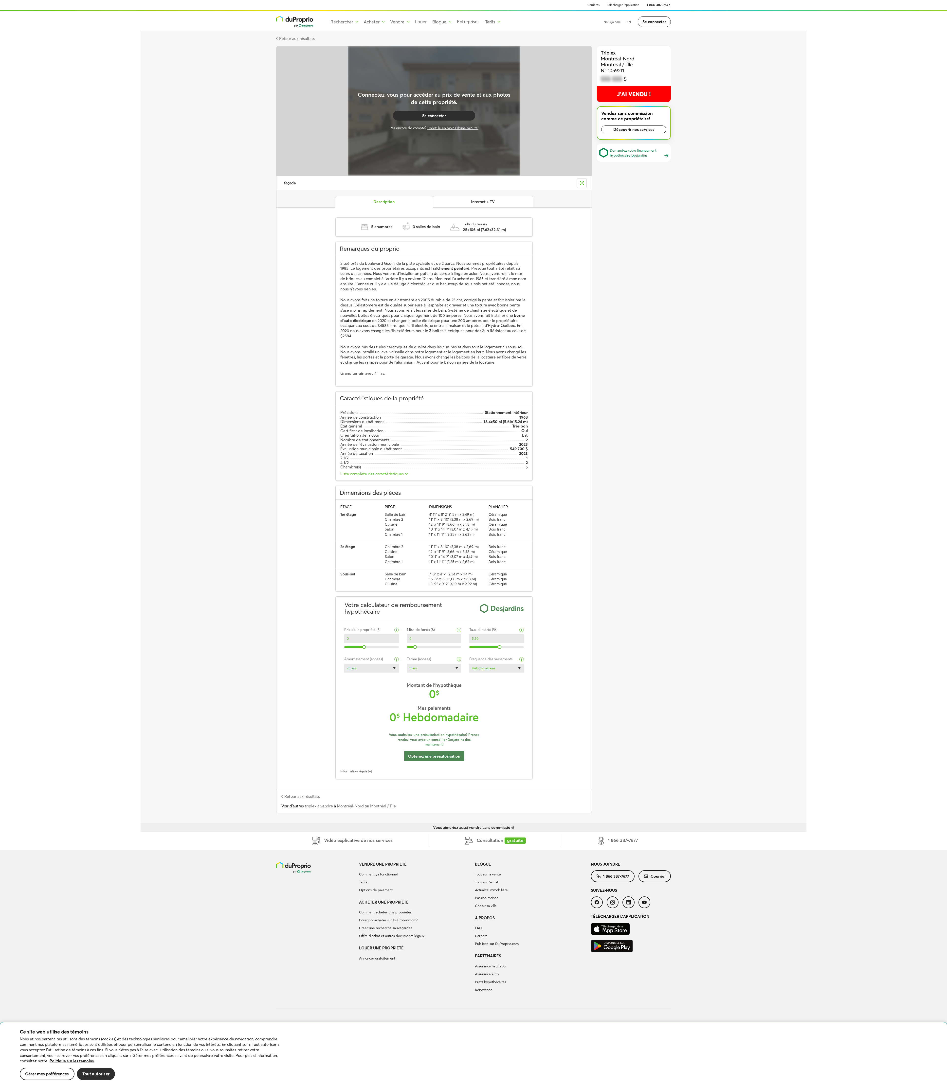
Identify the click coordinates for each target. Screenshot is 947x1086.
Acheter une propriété (384, 902)
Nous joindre (612, 22)
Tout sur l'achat (486, 882)
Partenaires (488, 956)
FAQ (478, 928)
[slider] (364, 647)
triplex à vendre (319, 805)
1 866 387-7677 (658, 5)
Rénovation (483, 990)
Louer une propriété (381, 947)
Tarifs (363, 882)
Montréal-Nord (350, 805)
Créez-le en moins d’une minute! (452, 128)
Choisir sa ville (486, 906)
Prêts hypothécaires (490, 982)
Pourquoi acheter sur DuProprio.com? (388, 920)
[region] (473, 1054)
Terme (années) (419, 659)
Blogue (483, 864)
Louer (421, 21)
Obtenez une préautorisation (434, 756)
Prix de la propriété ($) (362, 630)
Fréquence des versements (490, 659)
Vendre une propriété (383, 864)
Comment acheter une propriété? (385, 912)
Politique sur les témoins (72, 1060)
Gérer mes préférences (47, 1073)
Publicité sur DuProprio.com (497, 944)
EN (629, 22)
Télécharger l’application (623, 5)
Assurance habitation (491, 966)
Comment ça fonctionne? (378, 874)
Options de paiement (376, 890)
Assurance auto (487, 974)
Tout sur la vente (488, 874)
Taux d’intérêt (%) (483, 630)
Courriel (658, 876)
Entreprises (468, 21)
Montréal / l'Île (383, 805)
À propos (485, 917)
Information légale (353, 771)
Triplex (608, 53)
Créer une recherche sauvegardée (386, 928)
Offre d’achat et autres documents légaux (391, 936)
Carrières (593, 5)
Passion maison (486, 898)
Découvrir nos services (633, 129)
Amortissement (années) (363, 659)
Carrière (481, 936)
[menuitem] (415, 878)
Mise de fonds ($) (421, 630)
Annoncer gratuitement (377, 958)
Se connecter (654, 21)
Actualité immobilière (491, 890)
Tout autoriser (95, 1073)
